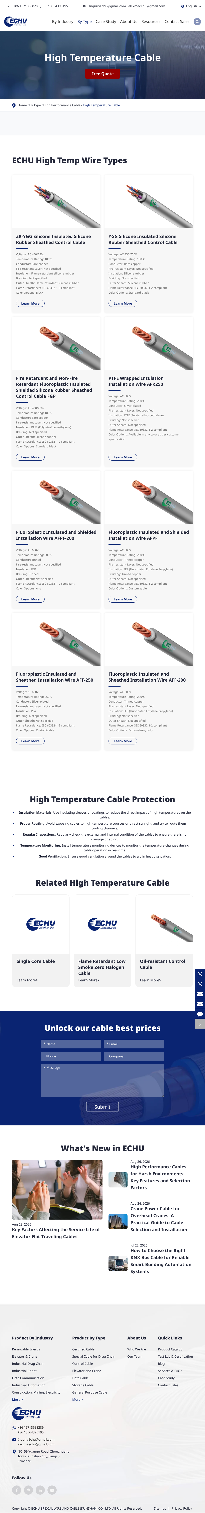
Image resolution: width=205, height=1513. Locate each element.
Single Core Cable (36, 961)
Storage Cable (82, 1385)
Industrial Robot (24, 1371)
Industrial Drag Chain (28, 1363)
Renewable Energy (26, 1349)
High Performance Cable (61, 105)
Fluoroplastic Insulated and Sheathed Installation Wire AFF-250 (54, 677)
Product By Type (88, 1338)
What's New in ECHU (102, 1148)
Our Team (134, 1356)
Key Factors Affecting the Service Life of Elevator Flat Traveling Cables (56, 1232)
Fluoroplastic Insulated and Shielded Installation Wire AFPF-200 (56, 535)
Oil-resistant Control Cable (162, 964)
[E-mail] (200, 994)
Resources (151, 21)
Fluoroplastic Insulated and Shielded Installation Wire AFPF (149, 535)
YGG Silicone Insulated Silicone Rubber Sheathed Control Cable (143, 239)
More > (17, 1399)
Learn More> (27, 980)
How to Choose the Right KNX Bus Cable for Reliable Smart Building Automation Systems (161, 1260)
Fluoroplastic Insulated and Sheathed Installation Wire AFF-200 (147, 677)
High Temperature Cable (101, 105)
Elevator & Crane (24, 1356)
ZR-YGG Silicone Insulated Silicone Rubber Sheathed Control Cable (53, 239)
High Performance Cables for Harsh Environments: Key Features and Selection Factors (160, 1177)
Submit (102, 1106)
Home (22, 105)
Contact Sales (177, 21)
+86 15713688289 (26, 6)
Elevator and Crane (86, 1371)
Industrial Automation (28, 1385)
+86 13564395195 (55, 6)
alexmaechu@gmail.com (146, 6)
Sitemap (160, 1508)
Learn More (30, 303)
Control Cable (82, 1363)
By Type (84, 21)
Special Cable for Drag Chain (93, 1356)
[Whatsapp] (200, 974)
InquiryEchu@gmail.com (108, 6)
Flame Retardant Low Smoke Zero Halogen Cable (102, 967)
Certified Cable (83, 1349)
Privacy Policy (182, 1508)
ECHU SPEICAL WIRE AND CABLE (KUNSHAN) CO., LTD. (71, 1508)
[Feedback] (200, 1014)
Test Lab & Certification (175, 1356)
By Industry (62, 21)
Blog (161, 1363)
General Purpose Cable (89, 1392)
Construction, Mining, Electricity (36, 1392)
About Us (128, 21)
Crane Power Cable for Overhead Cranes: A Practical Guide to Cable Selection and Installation (159, 1218)
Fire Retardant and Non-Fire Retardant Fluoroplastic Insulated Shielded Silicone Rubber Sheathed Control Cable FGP (54, 387)
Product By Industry (32, 1338)
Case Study (106, 21)
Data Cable (80, 1378)
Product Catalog (170, 1349)
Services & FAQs (170, 1371)
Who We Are (136, 1349)
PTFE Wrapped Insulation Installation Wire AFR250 (136, 381)
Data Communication (28, 1378)
